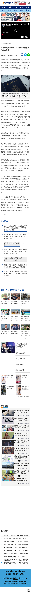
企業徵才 (22, 574)
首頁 (3, 7)
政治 (15, 7)
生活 (10, 43)
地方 (3, 10)
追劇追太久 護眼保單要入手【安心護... (25, 377)
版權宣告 (22, 571)
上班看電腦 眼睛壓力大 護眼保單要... (26, 387)
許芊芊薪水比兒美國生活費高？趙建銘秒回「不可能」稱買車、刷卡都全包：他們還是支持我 (5, 302)
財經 (21, 7)
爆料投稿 (15, 574)
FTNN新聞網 (4, 43)
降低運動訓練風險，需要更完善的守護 (25, 317)
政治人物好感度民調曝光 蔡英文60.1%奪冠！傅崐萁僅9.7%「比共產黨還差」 (21, 359)
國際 (15, 10)
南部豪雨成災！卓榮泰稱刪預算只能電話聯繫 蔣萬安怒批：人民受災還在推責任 (15, 302)
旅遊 (27, 10)
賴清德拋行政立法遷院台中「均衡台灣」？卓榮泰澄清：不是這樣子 (21, 370)
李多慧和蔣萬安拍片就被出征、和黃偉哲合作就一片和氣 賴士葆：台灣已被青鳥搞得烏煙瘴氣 (5, 317)
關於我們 (8, 571)
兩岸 (9, 10)
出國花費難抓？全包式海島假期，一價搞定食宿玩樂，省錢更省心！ (15, 317)
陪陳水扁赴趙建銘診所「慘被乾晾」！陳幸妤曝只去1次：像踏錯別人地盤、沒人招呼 (25, 302)
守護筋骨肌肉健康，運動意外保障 (25, 333)
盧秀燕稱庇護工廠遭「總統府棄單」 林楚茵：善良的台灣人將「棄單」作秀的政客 (21, 353)
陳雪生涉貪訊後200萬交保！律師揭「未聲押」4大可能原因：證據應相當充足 (5, 333)
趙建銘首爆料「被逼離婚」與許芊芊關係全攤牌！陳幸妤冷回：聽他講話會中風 (21, 364)
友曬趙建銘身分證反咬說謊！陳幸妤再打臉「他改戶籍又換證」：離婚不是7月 (10, 387)
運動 (21, 10)
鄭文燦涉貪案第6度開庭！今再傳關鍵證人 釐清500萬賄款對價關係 (15, 333)
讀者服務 (8, 574)
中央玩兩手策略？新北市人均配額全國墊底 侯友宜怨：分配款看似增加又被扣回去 (10, 377)
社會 (27, 7)
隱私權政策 (15, 571)
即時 (9, 7)
